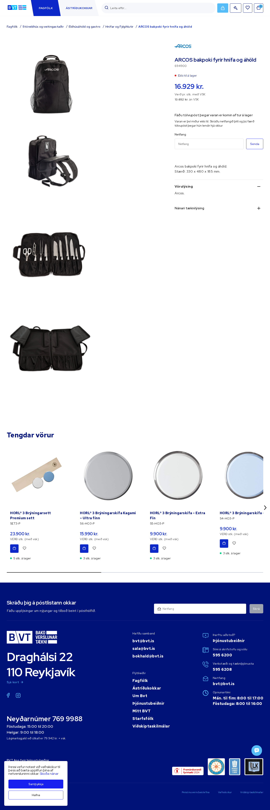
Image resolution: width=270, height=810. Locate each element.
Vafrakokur (225, 792)
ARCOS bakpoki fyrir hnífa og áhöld (165, 26)
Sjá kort (13, 682)
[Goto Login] (247, 8)
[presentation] (45, 8)
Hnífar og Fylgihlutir (119, 26)
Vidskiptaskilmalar (251, 792)
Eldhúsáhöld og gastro (84, 26)
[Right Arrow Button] (265, 507)
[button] (106, 8)
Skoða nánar (49, 773)
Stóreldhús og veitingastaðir (43, 26)
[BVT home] (17, 10)
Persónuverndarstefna (196, 792)
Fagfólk (12, 26)
